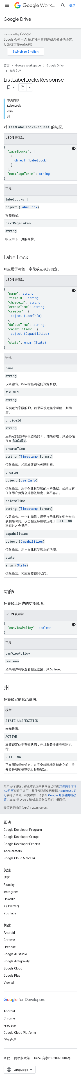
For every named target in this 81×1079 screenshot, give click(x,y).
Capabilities (36, 333)
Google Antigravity (17, 961)
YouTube (10, 913)
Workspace (48, 5)
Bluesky (9, 885)
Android (9, 932)
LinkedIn (9, 899)
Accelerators (13, 851)
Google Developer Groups (21, 837)
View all (9, 982)
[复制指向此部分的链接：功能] (18, 592)
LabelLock (37, 160)
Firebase (10, 947)
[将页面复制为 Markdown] (23, 87)
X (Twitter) (11, 906)
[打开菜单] (7, 5)
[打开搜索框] (63, 5)
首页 (6, 65)
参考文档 (15, 70)
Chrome (9, 940)
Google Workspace (28, 65)
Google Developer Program (23, 829)
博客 (7, 877)
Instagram (11, 892)
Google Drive (17, 19)
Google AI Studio (15, 954)
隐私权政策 (22, 1058)
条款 (7, 1058)
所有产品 (10, 1040)
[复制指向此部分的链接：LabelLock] (32, 258)
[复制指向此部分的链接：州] (13, 688)
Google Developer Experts (22, 844)
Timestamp (29, 456)
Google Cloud (13, 968)
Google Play (12, 975)
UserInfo (33, 316)
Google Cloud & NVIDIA (19, 858)
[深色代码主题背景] (73, 148)
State (39, 342)
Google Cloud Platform (20, 1032)
